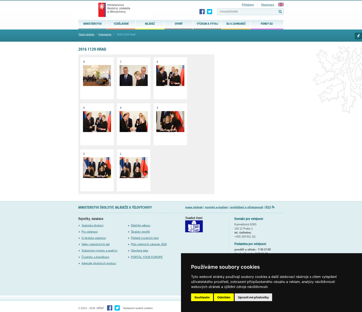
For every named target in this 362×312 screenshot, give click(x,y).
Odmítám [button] (223, 297)
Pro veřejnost (89, 231)
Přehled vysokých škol (145, 238)
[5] (97, 131)
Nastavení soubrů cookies (138, 308)
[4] (134, 131)
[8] (97, 85)
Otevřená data (139, 250)
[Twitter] (209, 11)
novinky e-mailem (216, 207)
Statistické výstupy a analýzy (99, 250)
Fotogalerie (104, 34)
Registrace (267, 4)
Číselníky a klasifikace (95, 257)
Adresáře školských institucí (98, 263)
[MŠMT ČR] (114, 10)
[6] (170, 85)
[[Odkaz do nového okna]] (194, 231)
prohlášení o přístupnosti (246, 207)
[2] (97, 177)
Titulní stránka (86, 34)
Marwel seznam (358, 36)
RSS (268, 207)
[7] (134, 85)
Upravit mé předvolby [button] (253, 297)
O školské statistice (93, 238)
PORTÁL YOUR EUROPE (147, 257)
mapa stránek (194, 207)
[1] (134, 177)
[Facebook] (202, 11)
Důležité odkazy (140, 225)
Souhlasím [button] (202, 297)
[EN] (281, 5)
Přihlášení (248, 4)
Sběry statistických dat (95, 244)
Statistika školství (92, 225)
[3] (170, 131)
